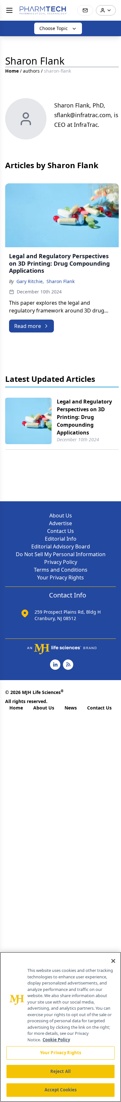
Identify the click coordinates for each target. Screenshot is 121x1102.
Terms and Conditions (60, 569)
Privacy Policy (60, 562)
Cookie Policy (56, 1040)
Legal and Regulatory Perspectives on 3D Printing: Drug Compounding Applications (84, 417)
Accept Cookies (61, 1090)
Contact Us (60, 531)
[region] (60, 1027)
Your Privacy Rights (60, 577)
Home (12, 71)
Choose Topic (53, 28)
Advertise (60, 523)
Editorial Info (60, 538)
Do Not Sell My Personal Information (61, 554)
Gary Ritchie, (30, 281)
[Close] (113, 961)
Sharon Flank (60, 281)
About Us (60, 515)
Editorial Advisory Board (60, 546)
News (71, 708)
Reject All (60, 1071)
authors (31, 71)
